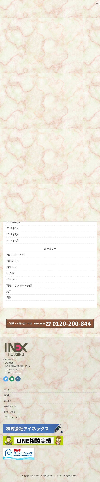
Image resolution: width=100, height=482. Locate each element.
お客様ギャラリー (11, 406)
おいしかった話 (15, 254)
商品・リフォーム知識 (19, 285)
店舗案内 (7, 395)
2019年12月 (13, 222)
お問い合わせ (9, 412)
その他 (10, 273)
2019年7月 (12, 234)
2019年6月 (12, 240)
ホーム (7, 390)
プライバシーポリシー (13, 417)
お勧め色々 (12, 261)
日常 (9, 297)
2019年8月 (12, 228)
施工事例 (7, 401)
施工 (9, 291)
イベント (11, 279)
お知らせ (11, 267)
